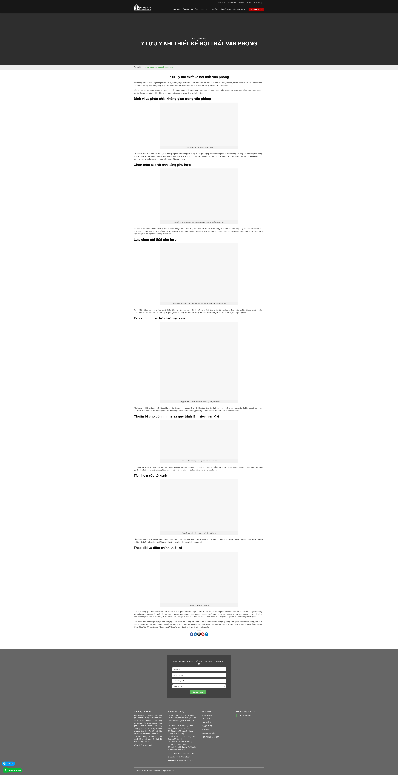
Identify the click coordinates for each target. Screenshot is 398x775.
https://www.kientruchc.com (185, 760)
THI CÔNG (206, 730)
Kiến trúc (185, 9)
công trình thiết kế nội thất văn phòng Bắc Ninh (195, 617)
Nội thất (194, 9)
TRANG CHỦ (207, 715)
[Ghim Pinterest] (202, 634)
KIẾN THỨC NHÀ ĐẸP (210, 737)
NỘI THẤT (206, 722)
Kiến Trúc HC (246, 715)
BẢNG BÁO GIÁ (208, 733)
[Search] (263, 2)
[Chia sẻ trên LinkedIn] (206, 634)
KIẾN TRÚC (206, 719)
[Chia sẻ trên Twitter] (195, 634)
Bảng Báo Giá (225, 9)
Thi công (215, 9)
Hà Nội (249, 3)
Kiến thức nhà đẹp (239, 9)
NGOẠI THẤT (207, 726)
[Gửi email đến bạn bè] (199, 634)
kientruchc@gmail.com (182, 757)
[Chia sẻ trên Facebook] (191, 634)
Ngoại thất (204, 9)
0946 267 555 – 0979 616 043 (227, 3)
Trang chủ (176, 9)
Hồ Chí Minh (256, 3)
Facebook (241, 3)
